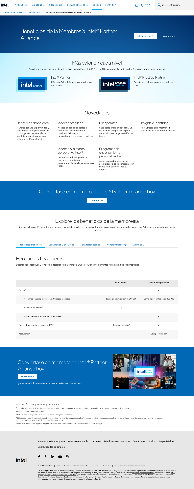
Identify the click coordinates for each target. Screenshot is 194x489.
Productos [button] (21, 5)
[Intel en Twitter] (46, 457)
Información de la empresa (51, 441)
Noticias (152, 441)
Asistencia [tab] (138, 244)
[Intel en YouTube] (60, 457)
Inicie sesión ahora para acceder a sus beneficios (56, 383)
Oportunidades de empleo (51, 447)
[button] (97, 78)
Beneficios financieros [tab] (30, 244)
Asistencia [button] (38, 5)
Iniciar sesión (144, 36)
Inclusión (96, 441)
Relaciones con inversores (117, 441)
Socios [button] (97, 5)
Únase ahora (167, 36)
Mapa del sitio (166, 441)
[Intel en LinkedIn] (53, 457)
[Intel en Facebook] (38, 457)
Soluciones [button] (56, 5)
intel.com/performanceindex (143, 473)
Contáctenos (139, 441)
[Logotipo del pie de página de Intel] (21, 460)
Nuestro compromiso (78, 441)
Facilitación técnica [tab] (90, 244)
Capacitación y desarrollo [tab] (61, 244)
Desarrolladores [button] (77, 5)
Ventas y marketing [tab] (117, 244)
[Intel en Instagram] (67, 457)
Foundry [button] (110, 5)
